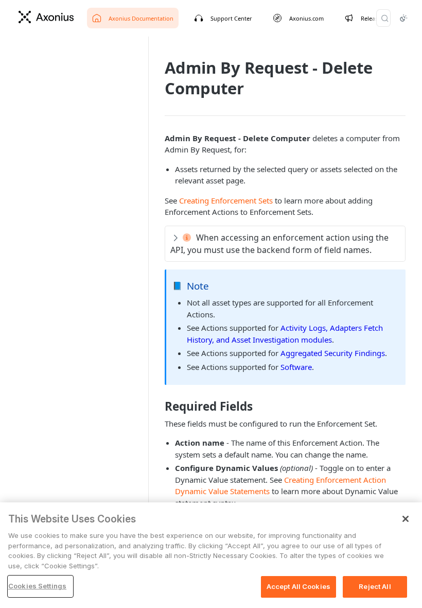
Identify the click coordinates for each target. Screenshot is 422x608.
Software (296, 367)
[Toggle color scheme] (403, 18)
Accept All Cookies (298, 586)
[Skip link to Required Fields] (157, 406)
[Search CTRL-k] (383, 18)
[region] (211, 555)
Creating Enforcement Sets (226, 200)
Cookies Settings (37, 586)
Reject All (375, 586)
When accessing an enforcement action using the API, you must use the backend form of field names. (279, 244)
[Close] (405, 519)
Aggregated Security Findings (332, 353)
